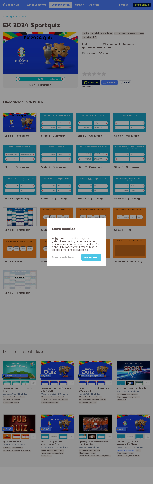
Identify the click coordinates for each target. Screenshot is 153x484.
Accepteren (91, 257)
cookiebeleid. (81, 249)
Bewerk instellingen (63, 257)
